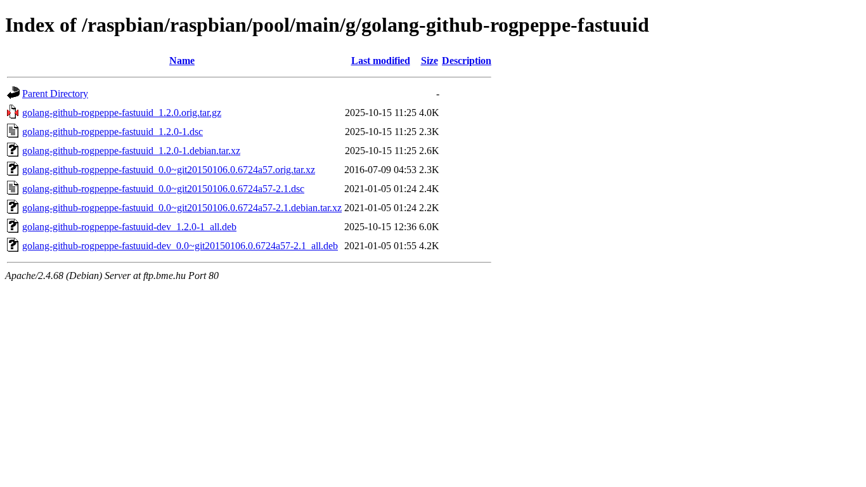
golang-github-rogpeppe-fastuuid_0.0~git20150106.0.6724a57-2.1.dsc (163, 188)
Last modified (380, 60)
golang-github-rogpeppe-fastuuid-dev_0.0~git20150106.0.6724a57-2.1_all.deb (180, 245)
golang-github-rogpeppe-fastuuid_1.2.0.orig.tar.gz (121, 112)
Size (429, 60)
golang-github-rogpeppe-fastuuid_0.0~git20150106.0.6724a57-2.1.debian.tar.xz (182, 207)
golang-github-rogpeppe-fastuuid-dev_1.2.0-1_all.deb (129, 226)
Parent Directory (55, 93)
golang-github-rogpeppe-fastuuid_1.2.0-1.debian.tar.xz (131, 150)
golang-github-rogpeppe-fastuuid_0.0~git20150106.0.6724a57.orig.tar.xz (168, 169)
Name (182, 60)
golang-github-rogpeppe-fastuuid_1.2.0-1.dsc (112, 131)
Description (466, 60)
